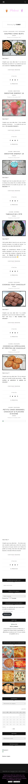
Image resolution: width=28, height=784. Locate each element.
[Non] (26, 778)
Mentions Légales (6, 756)
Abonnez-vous (7, 614)
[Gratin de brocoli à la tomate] (20, 652)
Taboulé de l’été (14, 214)
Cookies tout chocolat (14, 284)
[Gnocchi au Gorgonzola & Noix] (20, 676)
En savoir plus (16, 781)
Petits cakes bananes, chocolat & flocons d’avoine (14, 412)
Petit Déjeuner (20, 31)
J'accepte (10, 781)
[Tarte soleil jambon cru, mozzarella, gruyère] (8, 664)
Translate (14, 598)
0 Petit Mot (14, 76)
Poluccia (15, 83)
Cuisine (5, 31)
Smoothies (16, 91)
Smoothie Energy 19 (14, 93)
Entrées (16, 211)
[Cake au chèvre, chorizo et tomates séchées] (20, 664)
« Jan (13, 728)
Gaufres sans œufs (14, 34)
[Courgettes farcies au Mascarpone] (8, 676)
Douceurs (11, 31)
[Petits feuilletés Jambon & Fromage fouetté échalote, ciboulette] (8, 688)
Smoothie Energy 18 (14, 154)
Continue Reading (14, 69)
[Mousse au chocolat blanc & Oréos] (20, 688)
